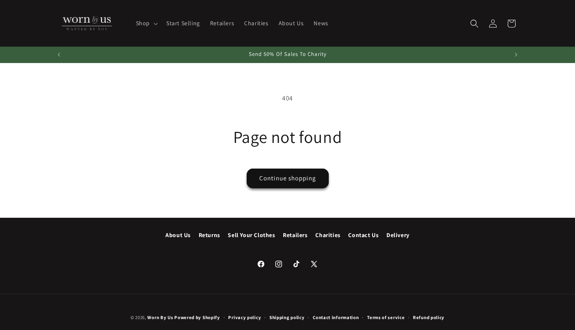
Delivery (398, 235)
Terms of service (386, 317)
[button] (146, 23)
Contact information (336, 317)
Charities (327, 235)
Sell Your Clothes (251, 235)
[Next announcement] (516, 55)
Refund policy (429, 317)
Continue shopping (287, 178)
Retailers (295, 235)
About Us (178, 235)
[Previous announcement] (59, 55)
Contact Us (363, 235)
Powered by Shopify (197, 317)
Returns (209, 235)
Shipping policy (287, 317)
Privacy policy (244, 317)
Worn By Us (160, 317)
